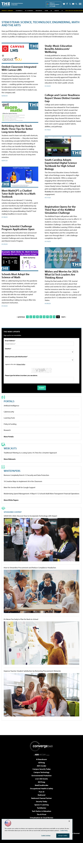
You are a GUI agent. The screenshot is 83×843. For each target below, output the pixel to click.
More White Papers (11, 500)
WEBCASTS (10, 448)
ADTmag (41, 762)
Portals (9, 401)
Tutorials (19, 10)
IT (62, 10)
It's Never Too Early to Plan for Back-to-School (21, 619)
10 (58, 317)
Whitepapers (12, 470)
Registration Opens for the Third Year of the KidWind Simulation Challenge (60, 209)
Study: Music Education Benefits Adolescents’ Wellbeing (58, 49)
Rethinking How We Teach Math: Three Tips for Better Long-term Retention (17, 129)
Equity (57, 10)
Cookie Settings (45, 835)
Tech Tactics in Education (41, 811)
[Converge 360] (41, 746)
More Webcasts (10, 459)
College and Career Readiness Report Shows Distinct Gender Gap (62, 98)
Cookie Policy (64, 830)
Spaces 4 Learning (41, 805)
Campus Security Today (41, 769)
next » (63, 317)
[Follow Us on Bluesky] (64, 4)
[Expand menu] (80, 4)
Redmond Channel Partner (41, 798)
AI (51, 10)
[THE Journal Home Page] (12, 4)
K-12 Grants (29, 10)
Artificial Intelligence (11, 405)
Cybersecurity (9, 412)
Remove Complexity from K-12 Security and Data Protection (26, 475)
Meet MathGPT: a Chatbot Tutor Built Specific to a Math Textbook (18, 193)
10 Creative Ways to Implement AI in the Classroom (23, 481)
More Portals (9, 436)
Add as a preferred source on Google (54, 4)
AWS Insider (41, 766)
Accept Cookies (62, 835)
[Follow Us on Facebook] (67, 4)
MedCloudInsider (41, 785)
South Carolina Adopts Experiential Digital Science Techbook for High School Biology (61, 164)
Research (39, 10)
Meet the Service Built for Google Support (19, 487)
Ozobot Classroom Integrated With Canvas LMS (19, 68)
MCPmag (41, 782)
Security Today (41, 801)
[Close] (69, 821)
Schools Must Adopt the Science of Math (15, 275)
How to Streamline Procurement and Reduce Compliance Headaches (30, 568)
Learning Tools (9, 418)
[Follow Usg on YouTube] (73, 4)
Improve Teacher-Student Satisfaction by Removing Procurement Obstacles (32, 671)
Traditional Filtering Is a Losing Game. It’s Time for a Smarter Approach (30, 453)
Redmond (41, 795)
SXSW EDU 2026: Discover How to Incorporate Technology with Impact (30, 516)
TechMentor (41, 808)
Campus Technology (41, 772)
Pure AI (41, 792)
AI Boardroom (41, 759)
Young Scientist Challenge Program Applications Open (18, 227)
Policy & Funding (10, 424)
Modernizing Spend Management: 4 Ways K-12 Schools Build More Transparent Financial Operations (41, 493)
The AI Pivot (41, 814)
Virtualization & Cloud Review (41, 817)
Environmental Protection (42, 775)
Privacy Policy (21, 364)
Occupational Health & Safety (41, 788)
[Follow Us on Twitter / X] (70, 4)
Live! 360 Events (41, 779)
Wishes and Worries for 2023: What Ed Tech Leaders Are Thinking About (61, 274)
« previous (21, 317)
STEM (46, 10)
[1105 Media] (41, 755)
